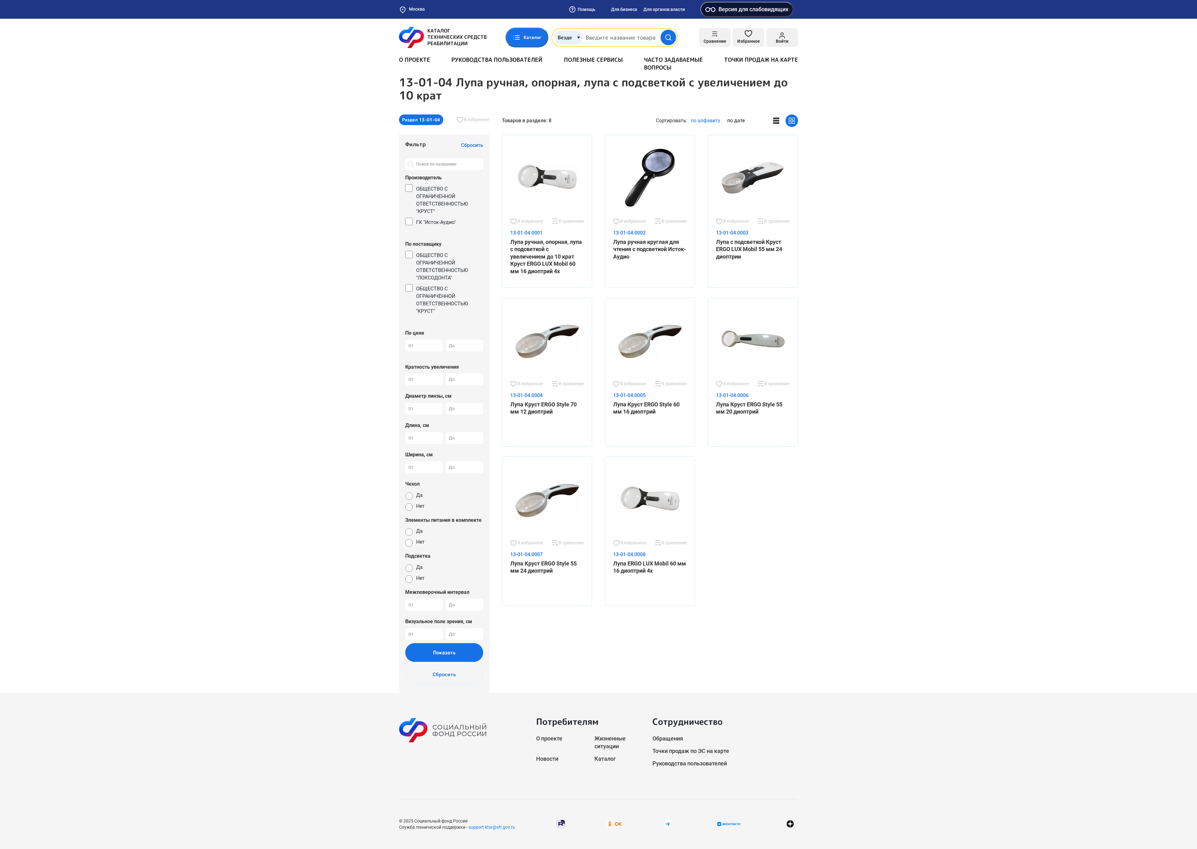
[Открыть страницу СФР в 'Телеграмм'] (667, 824)
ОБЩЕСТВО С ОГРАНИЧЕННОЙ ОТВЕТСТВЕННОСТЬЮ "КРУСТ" (442, 200)
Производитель (423, 178)
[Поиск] (410, 164)
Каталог (605, 758)
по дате (736, 121)
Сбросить (444, 674)
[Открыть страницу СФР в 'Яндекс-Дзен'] (790, 824)
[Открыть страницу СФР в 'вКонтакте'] (728, 824)
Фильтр (415, 144)
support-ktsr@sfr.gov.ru (492, 827)
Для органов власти (664, 9)
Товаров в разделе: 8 (526, 121)
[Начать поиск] (668, 37)
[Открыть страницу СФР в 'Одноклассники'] (614, 824)
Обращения (667, 738)
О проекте (414, 60)
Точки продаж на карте (761, 60)
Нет (420, 506)
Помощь (586, 9)
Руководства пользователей (496, 60)
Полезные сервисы (593, 60)
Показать (444, 652)
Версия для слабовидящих (753, 9)
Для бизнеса (624, 9)
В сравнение (571, 221)
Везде (565, 37)
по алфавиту (705, 121)
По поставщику (423, 244)
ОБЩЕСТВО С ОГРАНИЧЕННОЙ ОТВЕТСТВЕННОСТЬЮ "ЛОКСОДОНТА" (442, 266)
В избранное (476, 119)
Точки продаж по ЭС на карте (690, 751)
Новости (547, 758)
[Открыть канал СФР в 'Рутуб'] (561, 824)
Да (419, 495)
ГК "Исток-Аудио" (436, 222)
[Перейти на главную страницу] (443, 37)
